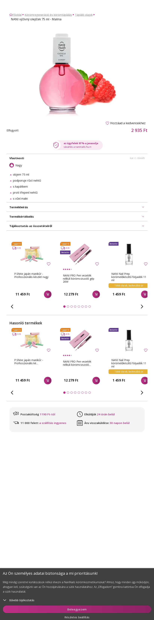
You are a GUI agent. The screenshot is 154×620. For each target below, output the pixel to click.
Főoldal (17, 14)
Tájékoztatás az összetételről (30, 226)
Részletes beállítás (76, 617)
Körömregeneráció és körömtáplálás (48, 14)
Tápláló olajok (84, 14)
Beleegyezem (77, 609)
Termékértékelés (21, 216)
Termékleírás (18, 207)
